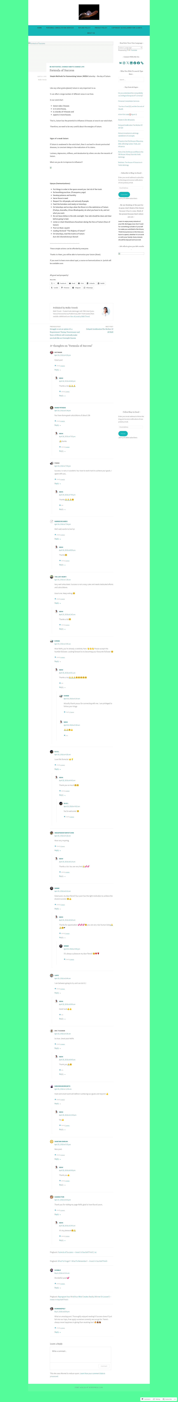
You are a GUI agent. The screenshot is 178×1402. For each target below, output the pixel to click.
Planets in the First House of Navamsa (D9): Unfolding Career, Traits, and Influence (130, 143)
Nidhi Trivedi (42, 80)
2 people (63, 421)
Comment (104, 1366)
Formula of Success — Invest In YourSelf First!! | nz (77, 1252)
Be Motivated (55, 67)
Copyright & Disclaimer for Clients (127, 28)
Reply (56, 370)
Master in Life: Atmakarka (126, 120)
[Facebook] (134, 63)
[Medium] (120, 63)
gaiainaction (59, 1197)
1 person (67, 391)
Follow (123, 434)
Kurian (57, 641)
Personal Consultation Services (60, 28)
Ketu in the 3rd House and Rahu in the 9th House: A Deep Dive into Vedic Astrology (130, 154)
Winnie (56, 888)
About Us (91, 33)
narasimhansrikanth (62, 1086)
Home (39, 28)
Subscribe (124, 194)
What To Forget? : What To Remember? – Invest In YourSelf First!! (82, 1261)
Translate (134, 50)
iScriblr (57, 1270)
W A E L (56, 752)
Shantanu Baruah (61, 1141)
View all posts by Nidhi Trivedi (80, 316)
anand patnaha (60, 408)
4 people (63, 365)
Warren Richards (60, 521)
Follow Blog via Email (131, 412)
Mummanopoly (59, 1309)
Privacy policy (101, 28)
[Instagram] (124, 63)
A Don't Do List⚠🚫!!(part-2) (127, 114)
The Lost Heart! (60, 577)
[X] (127, 63)
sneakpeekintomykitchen (64, 833)
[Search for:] (131, 80)
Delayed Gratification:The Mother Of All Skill (99, 329)
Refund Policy (84, 28)
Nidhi (61, 378)
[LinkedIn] (131, 63)
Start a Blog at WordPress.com (89, 1387)
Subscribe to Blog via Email (131, 173)
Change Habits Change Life (73, 67)
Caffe (56, 975)
